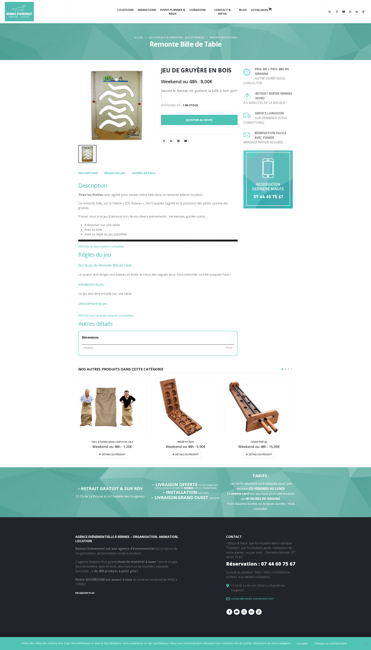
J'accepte (302, 643)
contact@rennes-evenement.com (252, 598)
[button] (282, 369)
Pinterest (178, 141)
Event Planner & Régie (172, 11)
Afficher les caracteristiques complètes (106, 315)
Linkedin (251, 612)
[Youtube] (343, 11)
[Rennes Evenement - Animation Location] (19, 11)
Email (185, 141)
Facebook (164, 141)
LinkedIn (171, 141)
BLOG (243, 10)
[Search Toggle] (329, 11)
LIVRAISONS (197, 10)
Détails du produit (113, 454)
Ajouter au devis (199, 120)
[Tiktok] (363, 11)
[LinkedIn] (356, 11)
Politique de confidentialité (331, 643)
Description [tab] (88, 173)
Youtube (237, 612)
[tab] (88, 173)
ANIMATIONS (147, 10)
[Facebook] (337, 11)
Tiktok (259, 612)
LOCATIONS (125, 10)
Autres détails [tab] (144, 173)
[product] (112, 407)
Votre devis (259, 10)
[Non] (366, 643)
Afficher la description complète (101, 246)
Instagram (244, 612)
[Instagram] (350, 11)
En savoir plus (84, 593)
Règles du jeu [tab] (114, 173)
